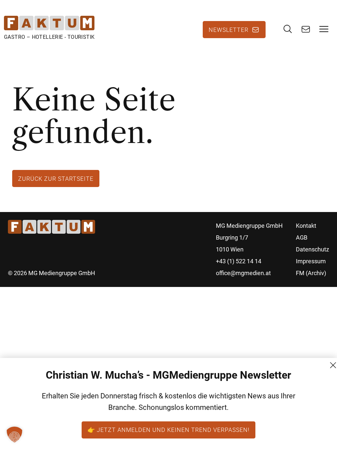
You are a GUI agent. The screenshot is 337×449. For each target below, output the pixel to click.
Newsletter (228, 30)
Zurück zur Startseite (55, 178)
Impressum (311, 261)
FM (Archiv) (311, 273)
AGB (301, 237)
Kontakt (306, 225)
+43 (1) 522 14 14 (238, 261)
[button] (14, 434)
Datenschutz (312, 249)
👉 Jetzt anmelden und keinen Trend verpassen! (168, 430)
